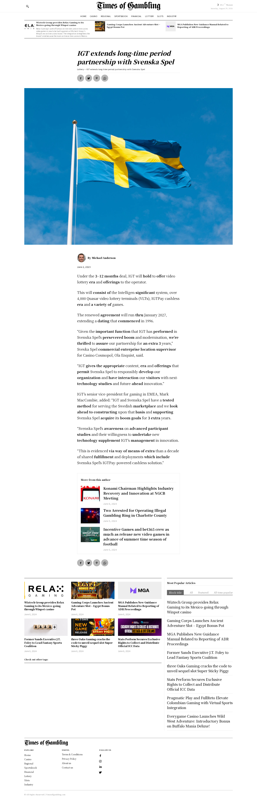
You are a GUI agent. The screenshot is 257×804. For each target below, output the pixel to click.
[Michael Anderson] (82, 257)
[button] (27, 6)
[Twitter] (88, 78)
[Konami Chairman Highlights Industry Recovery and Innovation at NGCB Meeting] (90, 493)
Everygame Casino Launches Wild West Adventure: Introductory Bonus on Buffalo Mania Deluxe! (198, 721)
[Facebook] (80, 78)
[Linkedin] (100, 767)
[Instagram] (100, 761)
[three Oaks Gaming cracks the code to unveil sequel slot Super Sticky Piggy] (93, 627)
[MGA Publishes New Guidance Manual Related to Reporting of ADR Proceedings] (171, 26)
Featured (203, 592)
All (191, 592)
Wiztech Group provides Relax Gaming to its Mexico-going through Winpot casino (60, 23)
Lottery (80, 69)
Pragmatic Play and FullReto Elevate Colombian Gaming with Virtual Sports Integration (200, 702)
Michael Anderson (104, 258)
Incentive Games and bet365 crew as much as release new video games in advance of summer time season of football (136, 537)
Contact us (67, 767)
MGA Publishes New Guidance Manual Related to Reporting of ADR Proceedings (203, 25)
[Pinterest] (96, 78)
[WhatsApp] (104, 78)
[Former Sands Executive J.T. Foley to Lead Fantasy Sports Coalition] (46, 627)
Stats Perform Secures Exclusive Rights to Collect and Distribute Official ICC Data (139, 642)
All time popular (223, 592)
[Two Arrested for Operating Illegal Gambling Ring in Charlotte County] (90, 515)
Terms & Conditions (72, 754)
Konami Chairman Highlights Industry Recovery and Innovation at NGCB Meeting (138, 493)
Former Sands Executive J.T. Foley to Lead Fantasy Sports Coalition (43, 642)
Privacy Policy (69, 758)
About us (66, 763)
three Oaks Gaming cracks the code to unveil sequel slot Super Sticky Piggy (92, 642)
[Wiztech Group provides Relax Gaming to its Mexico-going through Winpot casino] (29, 26)
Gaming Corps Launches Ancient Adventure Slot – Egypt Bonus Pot (133, 25)
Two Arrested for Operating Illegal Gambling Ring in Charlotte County (135, 513)
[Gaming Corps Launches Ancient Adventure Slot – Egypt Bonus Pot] (100, 26)
